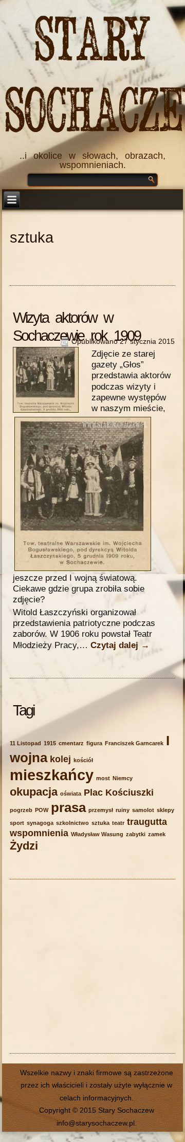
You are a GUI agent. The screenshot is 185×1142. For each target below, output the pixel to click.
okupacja (34, 791)
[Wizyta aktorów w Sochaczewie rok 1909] (52, 413)
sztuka (100, 823)
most (103, 778)
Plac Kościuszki (119, 792)
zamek (156, 834)
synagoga (40, 823)
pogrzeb (21, 810)
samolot (143, 810)
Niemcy (123, 778)
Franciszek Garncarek (134, 743)
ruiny (123, 810)
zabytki (135, 834)
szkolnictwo (72, 823)
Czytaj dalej (120, 645)
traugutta (147, 822)
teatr (118, 823)
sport (17, 823)
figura (94, 743)
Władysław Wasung (97, 834)
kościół (83, 760)
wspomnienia (39, 833)
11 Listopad (25, 743)
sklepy (165, 810)
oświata (70, 793)
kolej (60, 759)
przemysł (100, 810)
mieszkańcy (52, 774)
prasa (68, 807)
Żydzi (24, 845)
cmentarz (71, 743)
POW (41, 810)
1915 (50, 743)
